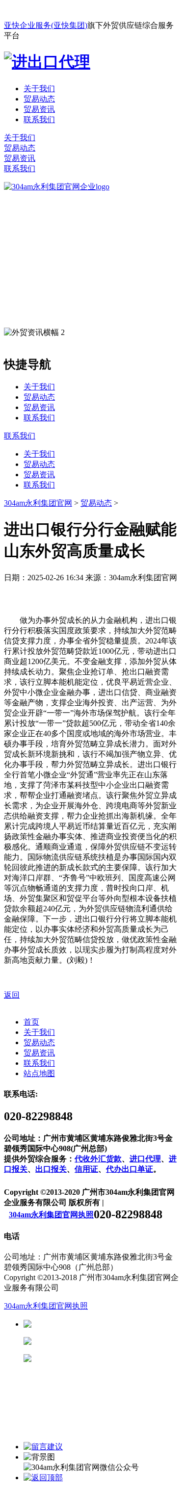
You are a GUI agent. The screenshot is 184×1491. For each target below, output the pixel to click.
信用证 (86, 1169)
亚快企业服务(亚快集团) (45, 25)
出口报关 (51, 1169)
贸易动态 (39, 99)
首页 (31, 1022)
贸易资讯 (39, 109)
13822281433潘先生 (108, 1341)
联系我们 (39, 119)
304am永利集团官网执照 (51, 1214)
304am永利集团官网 (38, 503)
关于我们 (39, 88)
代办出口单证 (129, 1169)
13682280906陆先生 (108, 1358)
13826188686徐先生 (108, 1324)
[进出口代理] (47, 62)
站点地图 (39, 1073)
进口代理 (145, 1159)
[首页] (56, 186)
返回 (12, 995)
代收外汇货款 (98, 1159)
